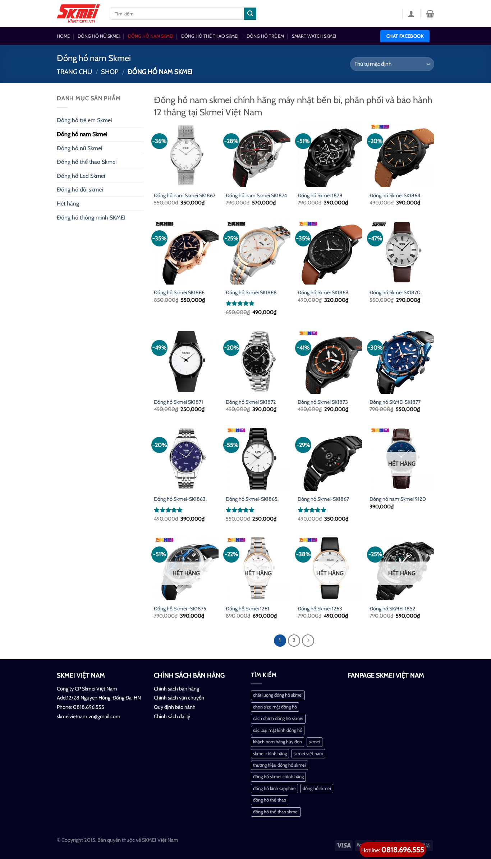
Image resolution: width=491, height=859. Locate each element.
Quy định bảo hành (175, 707)
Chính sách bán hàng (176, 688)
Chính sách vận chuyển (179, 697)
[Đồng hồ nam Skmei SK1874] (258, 155)
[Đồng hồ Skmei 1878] (330, 155)
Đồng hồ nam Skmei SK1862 (185, 195)
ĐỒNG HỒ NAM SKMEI (150, 36)
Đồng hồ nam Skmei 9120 (398, 499)
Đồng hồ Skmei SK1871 (178, 402)
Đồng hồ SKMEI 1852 (393, 608)
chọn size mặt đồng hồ (275, 707)
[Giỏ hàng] (430, 14)
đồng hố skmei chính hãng (278, 776)
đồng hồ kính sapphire (274, 788)
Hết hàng (68, 203)
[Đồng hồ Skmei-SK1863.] (186, 458)
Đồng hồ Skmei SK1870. (396, 292)
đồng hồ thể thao (269, 800)
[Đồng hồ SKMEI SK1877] (402, 361)
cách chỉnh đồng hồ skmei (278, 718)
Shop (110, 72)
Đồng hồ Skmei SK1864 (395, 195)
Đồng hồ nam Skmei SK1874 (256, 195)
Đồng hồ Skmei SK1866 (179, 292)
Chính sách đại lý (172, 716)
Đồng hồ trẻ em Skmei (84, 120)
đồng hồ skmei (317, 788)
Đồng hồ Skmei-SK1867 (323, 499)
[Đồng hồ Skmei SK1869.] (330, 252)
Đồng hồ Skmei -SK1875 (180, 608)
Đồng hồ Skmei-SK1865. (252, 499)
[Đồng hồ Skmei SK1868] (258, 252)
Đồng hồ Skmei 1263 (320, 608)
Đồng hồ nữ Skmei (79, 148)
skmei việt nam (308, 753)
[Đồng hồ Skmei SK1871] (186, 361)
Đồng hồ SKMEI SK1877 (395, 402)
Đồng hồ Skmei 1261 (247, 608)
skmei (314, 741)
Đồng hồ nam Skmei (82, 134)
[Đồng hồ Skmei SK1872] (258, 361)
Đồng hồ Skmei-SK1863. (180, 499)
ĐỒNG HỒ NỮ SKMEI (99, 36)
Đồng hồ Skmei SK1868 (251, 292)
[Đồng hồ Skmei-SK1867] (330, 458)
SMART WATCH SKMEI (314, 36)
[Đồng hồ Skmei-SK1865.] (258, 458)
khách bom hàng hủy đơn (277, 741)
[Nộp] (250, 14)
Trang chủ (74, 72)
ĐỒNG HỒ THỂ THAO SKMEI (209, 36)
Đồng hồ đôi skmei (80, 189)
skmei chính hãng (270, 753)
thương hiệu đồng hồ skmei (279, 765)
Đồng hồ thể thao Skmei (86, 161)
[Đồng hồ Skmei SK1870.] (402, 252)
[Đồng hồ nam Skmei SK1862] (186, 155)
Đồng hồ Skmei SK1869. (323, 292)
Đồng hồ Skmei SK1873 (323, 402)
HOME (63, 36)
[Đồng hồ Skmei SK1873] (330, 361)
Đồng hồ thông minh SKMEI (91, 217)
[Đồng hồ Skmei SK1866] (186, 252)
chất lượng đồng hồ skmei (278, 695)
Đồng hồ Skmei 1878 (320, 195)
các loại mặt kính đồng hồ (277, 730)
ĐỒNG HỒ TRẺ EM (265, 36)
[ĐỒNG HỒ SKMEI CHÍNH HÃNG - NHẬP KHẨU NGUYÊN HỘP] (78, 14)
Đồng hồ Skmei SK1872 (251, 402)
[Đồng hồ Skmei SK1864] (402, 155)
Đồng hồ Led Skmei (81, 175)
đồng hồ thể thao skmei (276, 811)
